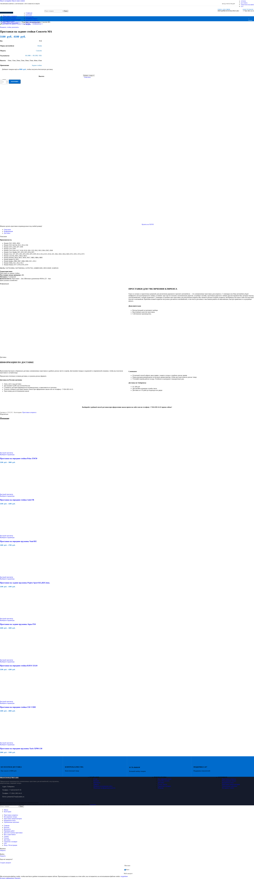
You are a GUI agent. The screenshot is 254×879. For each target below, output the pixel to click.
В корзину (14, 81)
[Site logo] (13, 17)
